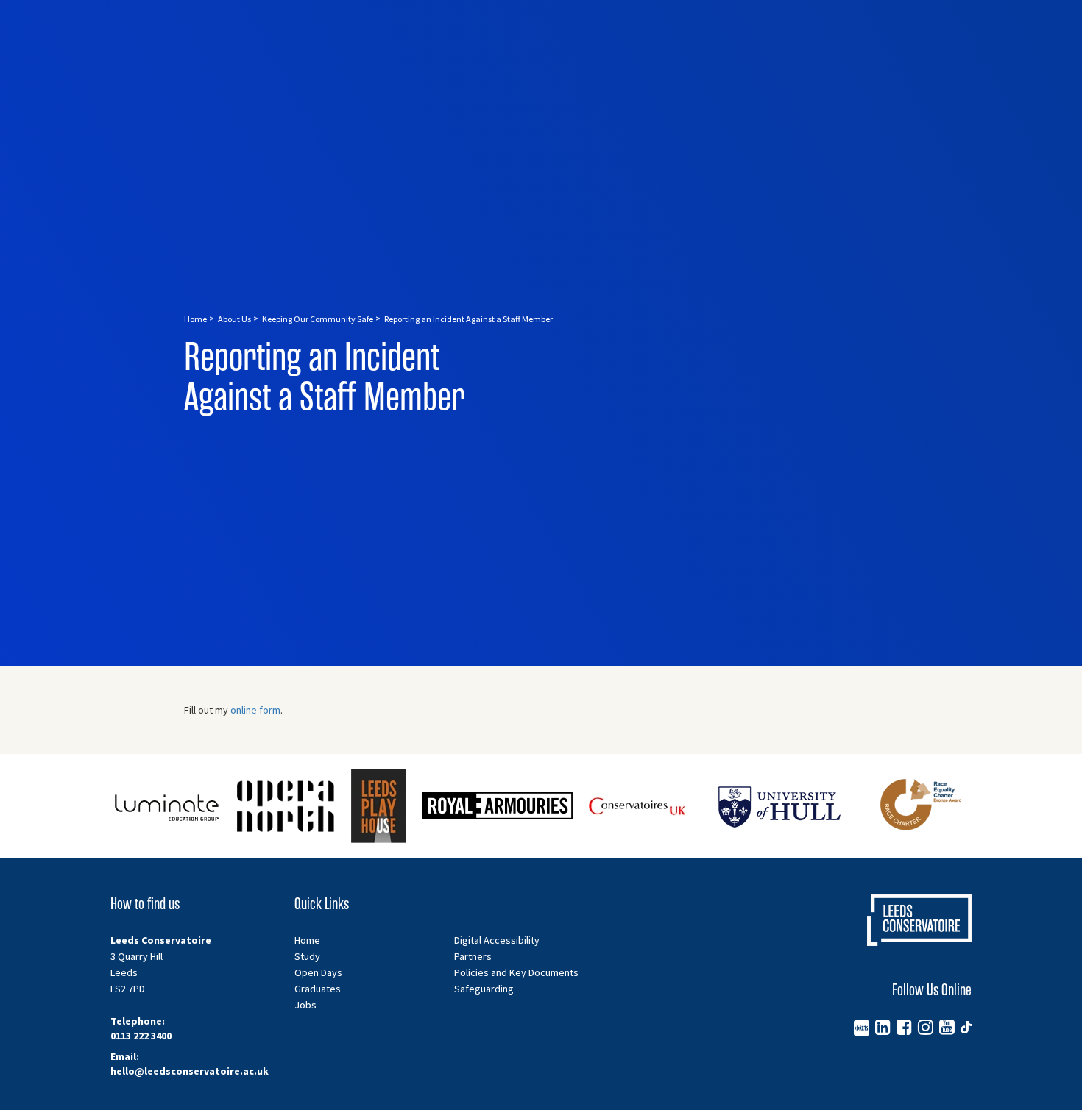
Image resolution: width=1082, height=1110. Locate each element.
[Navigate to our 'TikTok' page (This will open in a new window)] (966, 1027)
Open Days (318, 972)
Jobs (305, 1004)
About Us (234, 318)
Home (195, 318)
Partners (473, 956)
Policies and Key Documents (516, 972)
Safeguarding (484, 988)
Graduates (317, 988)
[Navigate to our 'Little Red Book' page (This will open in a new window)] (861, 1027)
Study (307, 956)
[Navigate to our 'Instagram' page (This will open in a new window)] (925, 1027)
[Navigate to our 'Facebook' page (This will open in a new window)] (904, 1027)
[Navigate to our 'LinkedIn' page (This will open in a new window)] (883, 1027)
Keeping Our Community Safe (317, 318)
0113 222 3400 (141, 1035)
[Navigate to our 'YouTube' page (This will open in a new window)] (947, 1027)
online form (255, 709)
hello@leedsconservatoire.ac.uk (189, 1071)
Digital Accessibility (497, 940)
